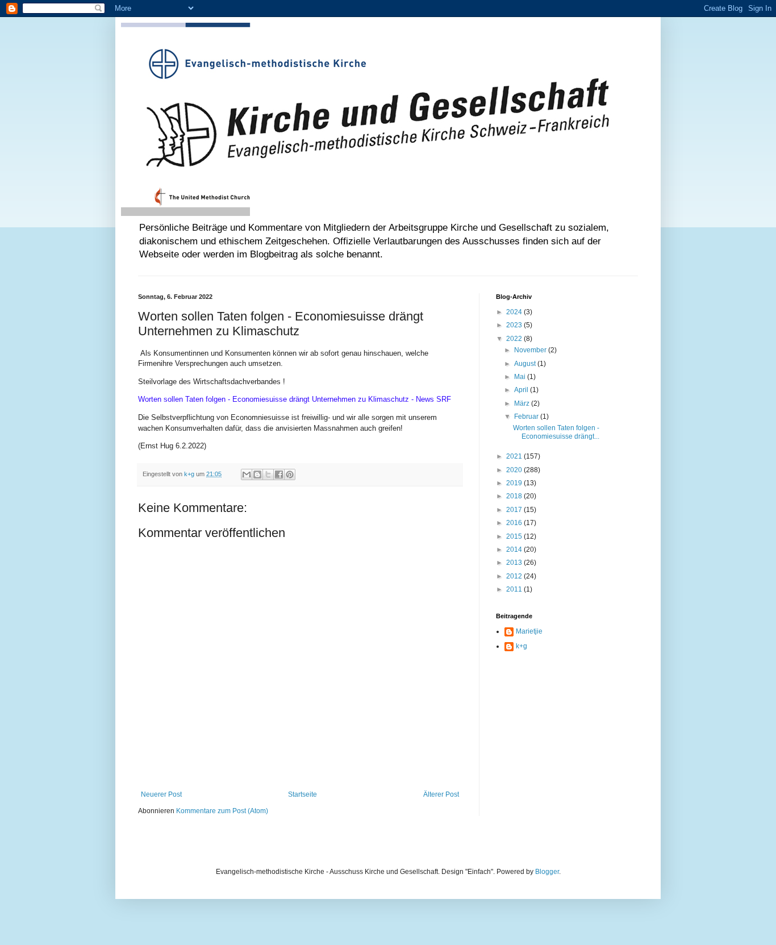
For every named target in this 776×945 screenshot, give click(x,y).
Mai (520, 377)
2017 (515, 510)
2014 (515, 549)
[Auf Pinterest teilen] (289, 474)
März (522, 403)
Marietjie (529, 631)
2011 (515, 589)
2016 (515, 523)
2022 (515, 339)
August (525, 364)
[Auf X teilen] (268, 474)
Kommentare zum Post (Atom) (222, 811)
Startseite (302, 794)
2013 (515, 563)
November (531, 350)
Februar (527, 417)
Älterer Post (441, 794)
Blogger (547, 872)
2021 (515, 456)
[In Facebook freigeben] (279, 474)
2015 (515, 536)
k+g (521, 646)
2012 (515, 576)
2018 (515, 496)
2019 (515, 483)
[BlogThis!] (257, 474)
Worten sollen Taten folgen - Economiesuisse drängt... (556, 432)
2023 (515, 325)
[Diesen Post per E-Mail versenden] (246, 474)
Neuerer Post (161, 794)
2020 (515, 470)
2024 (515, 312)
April (522, 390)
